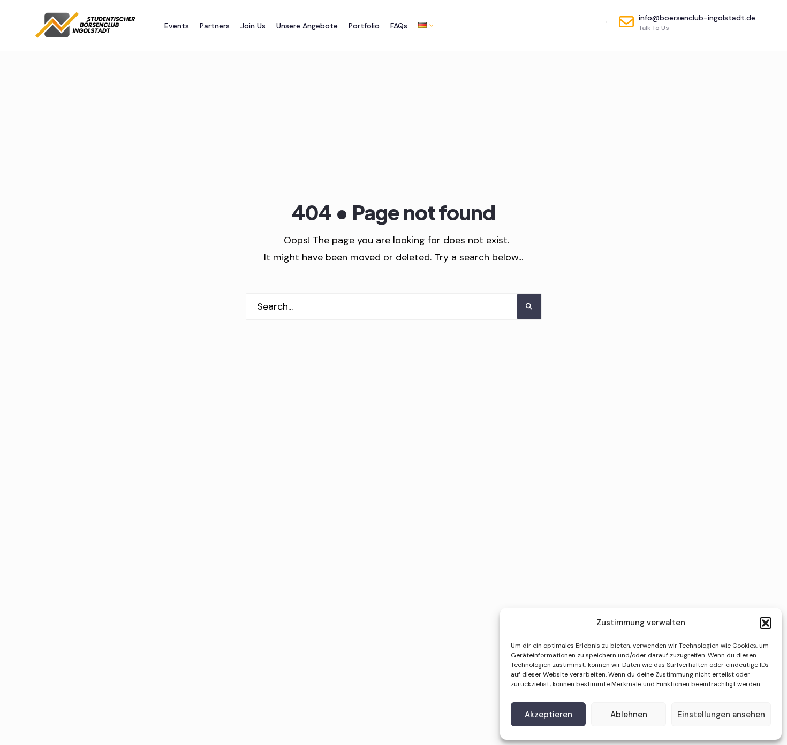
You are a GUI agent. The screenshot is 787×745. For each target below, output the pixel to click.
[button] (765, 623)
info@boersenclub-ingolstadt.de (697, 22)
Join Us (253, 25)
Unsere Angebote (307, 25)
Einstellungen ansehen (721, 714)
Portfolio (364, 25)
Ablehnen (628, 714)
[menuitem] (423, 25)
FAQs (398, 25)
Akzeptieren (548, 714)
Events (176, 25)
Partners (215, 25)
